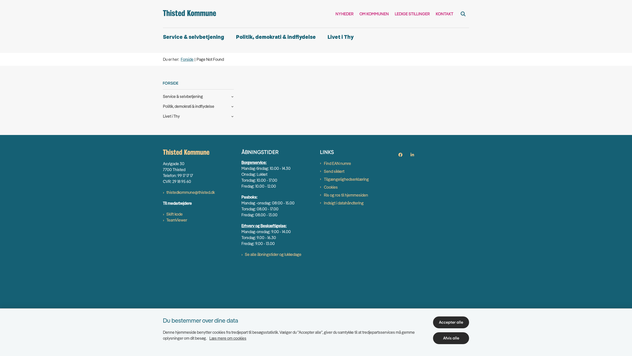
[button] (231, 96)
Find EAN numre (337, 163)
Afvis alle (451, 338)
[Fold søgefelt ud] (463, 14)
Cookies (331, 187)
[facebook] (400, 155)
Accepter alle (451, 322)
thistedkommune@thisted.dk (190, 192)
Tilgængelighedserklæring (346, 179)
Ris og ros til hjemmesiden (346, 195)
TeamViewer (176, 220)
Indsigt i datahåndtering (344, 202)
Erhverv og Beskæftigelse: (264, 225)
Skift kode (174, 214)
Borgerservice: (254, 162)
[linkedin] (412, 155)
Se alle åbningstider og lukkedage (273, 254)
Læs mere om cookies (227, 338)
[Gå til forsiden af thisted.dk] (189, 14)
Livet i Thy (341, 37)
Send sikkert (334, 171)
